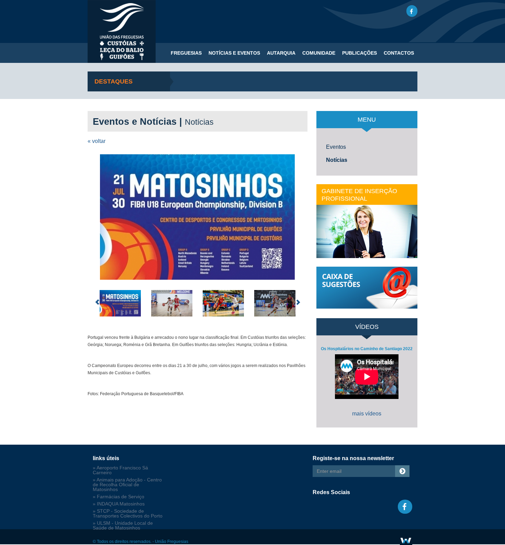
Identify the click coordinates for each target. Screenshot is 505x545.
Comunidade (318, 53)
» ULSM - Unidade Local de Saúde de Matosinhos (123, 526)
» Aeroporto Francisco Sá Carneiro (120, 470)
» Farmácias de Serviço (118, 496)
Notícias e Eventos (234, 53)
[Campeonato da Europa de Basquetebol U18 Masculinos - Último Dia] (197, 217)
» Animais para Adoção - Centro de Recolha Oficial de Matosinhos (127, 484)
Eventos (336, 147)
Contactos (399, 53)
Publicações (359, 53)
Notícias (336, 160)
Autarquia (281, 53)
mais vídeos (366, 413)
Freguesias (186, 53)
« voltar (96, 141)
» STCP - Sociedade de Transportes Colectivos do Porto (127, 514)
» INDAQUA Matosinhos (119, 504)
